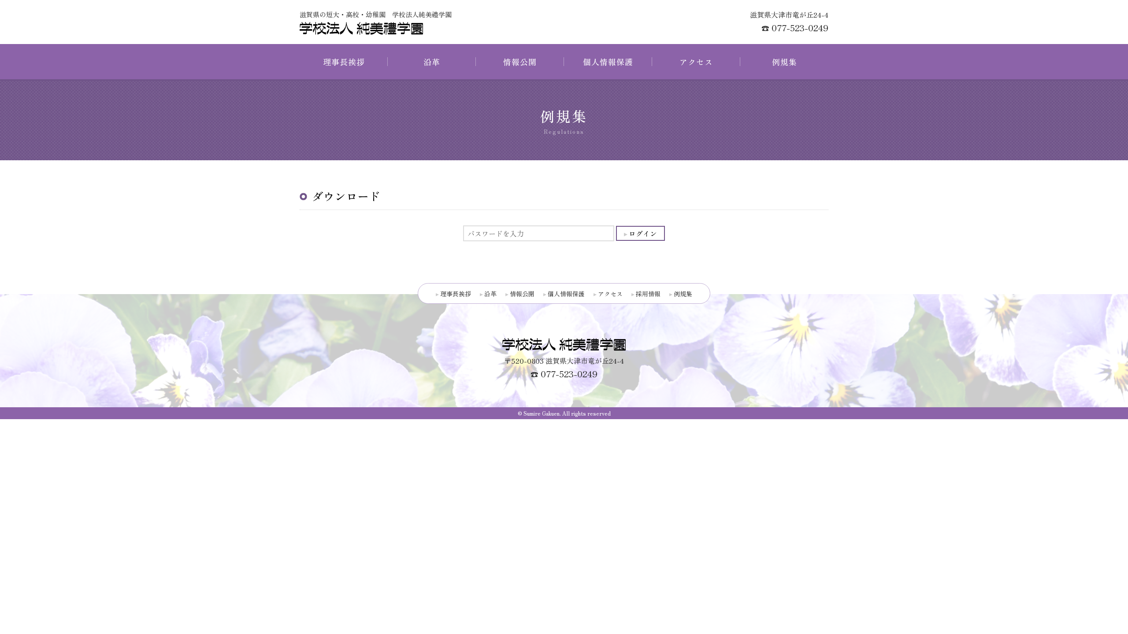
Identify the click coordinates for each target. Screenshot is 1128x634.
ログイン (643, 233)
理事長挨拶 (344, 61)
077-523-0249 (800, 27)
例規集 (784, 61)
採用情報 (648, 293)
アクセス (696, 61)
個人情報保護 (608, 61)
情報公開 (520, 61)
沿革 (431, 61)
